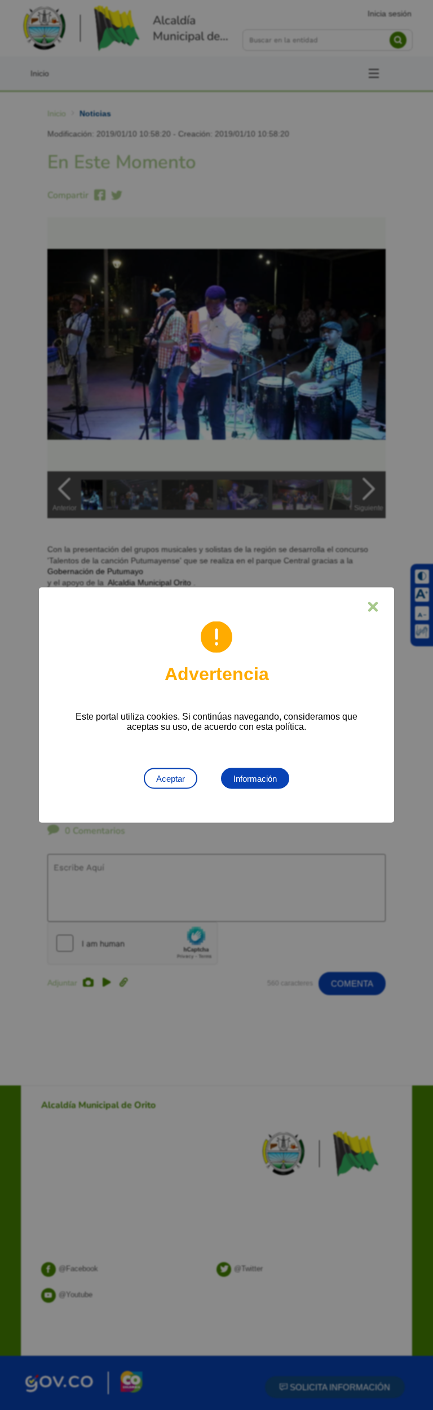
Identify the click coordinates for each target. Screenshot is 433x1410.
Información (255, 778)
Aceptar (170, 778)
